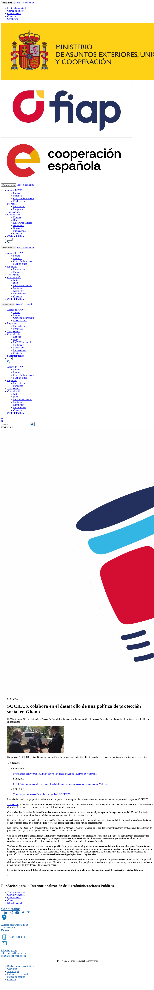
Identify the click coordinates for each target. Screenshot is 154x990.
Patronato (17, 195)
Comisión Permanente (23, 198)
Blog (15, 220)
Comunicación (14, 214)
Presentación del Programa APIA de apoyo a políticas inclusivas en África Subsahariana (55, 773)
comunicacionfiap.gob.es (13, 955)
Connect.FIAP (14, 13)
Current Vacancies (16, 895)
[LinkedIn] (5, 912)
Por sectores (19, 206)
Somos (16, 193)
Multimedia (18, 225)
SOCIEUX (12, 804)
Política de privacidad (17, 974)
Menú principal (8, 3)
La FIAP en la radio (22, 222)
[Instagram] (11, 912)
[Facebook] (23, 912)
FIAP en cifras (20, 201)
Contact (11, 900)
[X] (29, 912)
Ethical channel (14, 903)
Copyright (12, 968)
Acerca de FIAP (15, 190)
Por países (18, 209)
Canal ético (12, 19)
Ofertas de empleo (16, 10)
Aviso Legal (13, 971)
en (2, 418)
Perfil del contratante (17, 8)
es (2, 420)
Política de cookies (16, 977)
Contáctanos (10, 909)
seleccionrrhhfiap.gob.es (13, 953)
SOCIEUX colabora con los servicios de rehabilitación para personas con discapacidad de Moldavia (60, 784)
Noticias (17, 217)
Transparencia (13, 212)
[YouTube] (17, 912)
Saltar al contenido (25, 2)
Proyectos (12, 204)
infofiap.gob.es (9, 950)
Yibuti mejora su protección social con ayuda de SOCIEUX (41, 794)
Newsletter (18, 228)
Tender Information (16, 892)
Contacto (11, 16)
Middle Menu (8, 304)
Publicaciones (19, 231)
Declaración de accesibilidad (20, 966)
